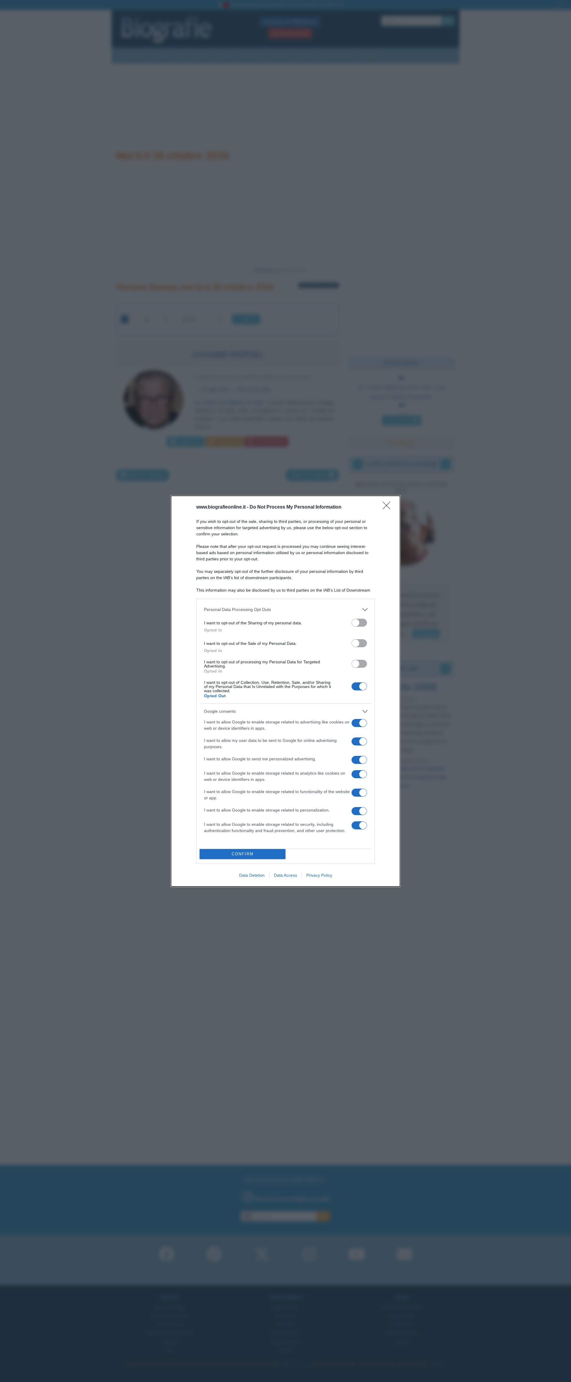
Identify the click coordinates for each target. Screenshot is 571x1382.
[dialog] (285, 691)
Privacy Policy (319, 875)
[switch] (359, 623)
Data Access (285, 875)
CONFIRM (243, 854)
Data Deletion (252, 875)
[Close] (388, 507)
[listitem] (285, 609)
